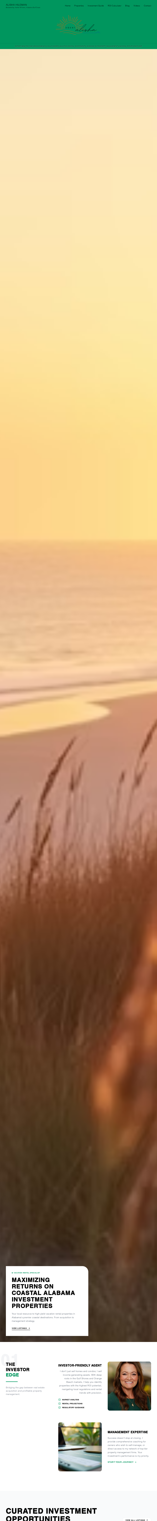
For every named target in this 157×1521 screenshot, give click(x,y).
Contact (147, 5)
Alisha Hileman (16, 4)
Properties (79, 5)
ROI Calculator (114, 5)
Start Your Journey (121, 1462)
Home (68, 5)
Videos (137, 5)
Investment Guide (96, 5)
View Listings (19, 1328)
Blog (127, 5)
